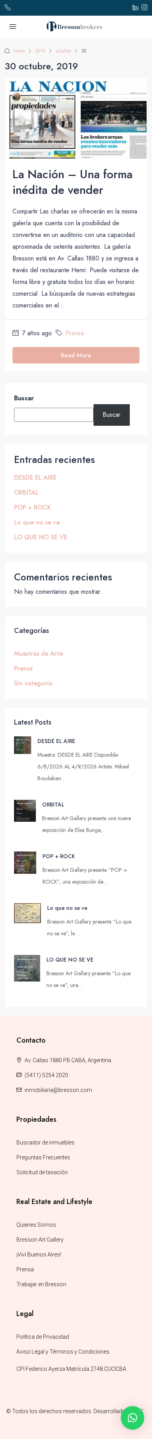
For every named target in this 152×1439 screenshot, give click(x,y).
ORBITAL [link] (53, 804)
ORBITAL (26, 492)
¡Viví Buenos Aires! (38, 1254)
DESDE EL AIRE (35, 477)
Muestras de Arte (38, 653)
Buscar (24, 398)
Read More (76, 355)
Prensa (74, 333)
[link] (22, 744)
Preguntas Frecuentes (43, 1157)
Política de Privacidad (42, 1337)
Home (19, 50)
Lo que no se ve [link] (67, 908)
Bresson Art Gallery (40, 1240)
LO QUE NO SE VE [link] (70, 960)
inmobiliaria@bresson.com (58, 1090)
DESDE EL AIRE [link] (56, 741)
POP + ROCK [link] (58, 856)
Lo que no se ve (37, 522)
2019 (40, 50)
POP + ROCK (32, 507)
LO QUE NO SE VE (40, 537)
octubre (63, 50)
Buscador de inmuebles (45, 1142)
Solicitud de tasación (42, 1172)
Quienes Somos (36, 1225)
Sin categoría (33, 683)
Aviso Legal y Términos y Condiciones (63, 1352)
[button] (132, 1418)
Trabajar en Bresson (41, 1284)
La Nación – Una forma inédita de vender (72, 182)
